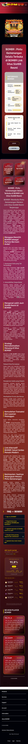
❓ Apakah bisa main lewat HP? (13, 541)
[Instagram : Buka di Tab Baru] (15, 738)
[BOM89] (5, 4)
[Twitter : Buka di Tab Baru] (12, 738)
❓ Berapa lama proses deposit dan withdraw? (12, 535)
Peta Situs (18, 741)
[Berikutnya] (26, 28)
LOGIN (14, 143)
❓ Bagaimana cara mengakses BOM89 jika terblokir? (12, 522)
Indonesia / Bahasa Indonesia (8, 730)
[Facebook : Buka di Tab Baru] (9, 738)
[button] (19, 4)
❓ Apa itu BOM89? (10, 517)
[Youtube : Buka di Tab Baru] (19, 738)
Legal (13, 741)
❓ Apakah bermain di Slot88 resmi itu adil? (13, 529)
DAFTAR (14, 148)
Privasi (9, 741)
